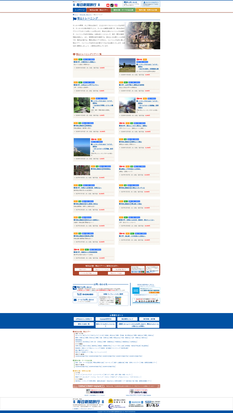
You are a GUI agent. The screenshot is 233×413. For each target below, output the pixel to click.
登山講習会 (145, 345)
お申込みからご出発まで (84, 319)
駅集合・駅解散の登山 (104, 345)
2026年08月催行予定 (81, 356)
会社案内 (76, 408)
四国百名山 (126, 341)
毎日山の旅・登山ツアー (99, 10)
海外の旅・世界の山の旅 (148, 10)
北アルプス (78, 335)
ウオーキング (108, 362)
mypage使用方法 (105, 319)
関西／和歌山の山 (115, 337)
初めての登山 (87, 345)
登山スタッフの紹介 (116, 273)
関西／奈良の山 (90, 337)
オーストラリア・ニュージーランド (93, 374)
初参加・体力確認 (106, 348)
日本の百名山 (78, 340)
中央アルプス (94, 335)
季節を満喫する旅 (98, 362)
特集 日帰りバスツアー (132, 362)
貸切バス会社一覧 (84, 324)
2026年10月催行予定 (109, 356)
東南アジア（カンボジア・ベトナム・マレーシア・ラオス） (92, 377)
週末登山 (94, 345)
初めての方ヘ (83, 269)
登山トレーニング (94, 348)
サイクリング (116, 348)
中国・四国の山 (125, 337)
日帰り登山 (78, 345)
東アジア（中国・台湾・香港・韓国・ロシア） (118, 374)
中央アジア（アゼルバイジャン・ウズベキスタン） (125, 377)
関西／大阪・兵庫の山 (102, 337)
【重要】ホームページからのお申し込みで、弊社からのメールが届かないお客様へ (138, 325)
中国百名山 (118, 341)
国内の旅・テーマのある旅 (123, 10)
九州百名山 (133, 341)
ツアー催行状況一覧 (128, 381)
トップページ (80, 10)
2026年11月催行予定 (122, 356)
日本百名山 (78, 341)
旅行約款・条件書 (149, 319)
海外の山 (144, 337)
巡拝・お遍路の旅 (119, 362)
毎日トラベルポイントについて (105, 325)
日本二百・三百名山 (96, 341)
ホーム (76, 14)
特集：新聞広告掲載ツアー (148, 362)
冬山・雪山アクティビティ (81, 350)
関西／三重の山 (79, 337)
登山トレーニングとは (102, 269)
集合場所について (127, 319)
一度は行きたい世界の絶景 (113, 381)
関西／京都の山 (148, 335)
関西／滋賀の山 (138, 335)
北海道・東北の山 (110, 335)
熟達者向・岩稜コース (81, 348)
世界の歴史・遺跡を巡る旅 (97, 381)
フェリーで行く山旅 (118, 345)
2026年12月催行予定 (135, 356)
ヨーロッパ (78, 374)
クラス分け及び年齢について (88, 273)
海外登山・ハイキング (81, 381)
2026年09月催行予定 (95, 356)
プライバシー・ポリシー (86, 408)
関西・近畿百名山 (108, 341)
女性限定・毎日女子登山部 (132, 345)
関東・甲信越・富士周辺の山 (124, 335)
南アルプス (86, 335)
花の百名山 (86, 341)
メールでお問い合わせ (85, 300)
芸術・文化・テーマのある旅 (83, 362)
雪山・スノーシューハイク (98, 352)
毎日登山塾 (124, 348)
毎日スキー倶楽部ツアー (82, 352)
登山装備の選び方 (121, 269)
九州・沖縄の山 (135, 337)
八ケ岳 (101, 335)
